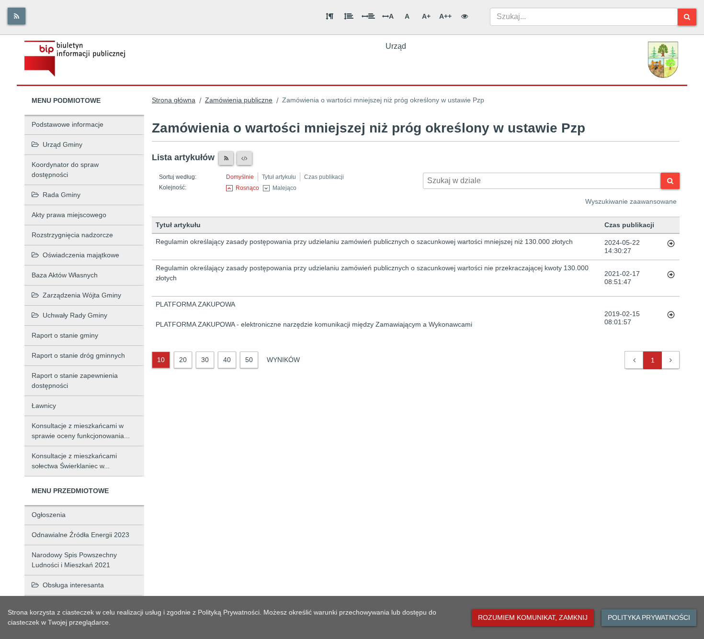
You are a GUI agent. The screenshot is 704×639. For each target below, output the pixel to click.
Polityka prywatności (649, 617)
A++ (445, 16)
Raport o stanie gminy (65, 335)
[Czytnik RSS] (226, 158)
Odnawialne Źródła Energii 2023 (80, 535)
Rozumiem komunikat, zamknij (533, 617)
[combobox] (583, 16)
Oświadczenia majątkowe (81, 255)
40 (227, 360)
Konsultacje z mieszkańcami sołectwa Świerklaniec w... (74, 461)
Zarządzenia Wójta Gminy (82, 295)
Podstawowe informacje (67, 124)
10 (161, 360)
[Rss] (16, 16)
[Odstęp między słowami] (368, 16)
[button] (634, 360)
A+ (426, 16)
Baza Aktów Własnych (65, 275)
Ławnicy (44, 405)
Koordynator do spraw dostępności (65, 169)
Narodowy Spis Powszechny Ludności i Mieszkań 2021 (74, 560)
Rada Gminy (61, 194)
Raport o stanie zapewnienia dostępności (75, 380)
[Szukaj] (687, 17)
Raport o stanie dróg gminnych (78, 355)
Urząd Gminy (62, 144)
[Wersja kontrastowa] (464, 16)
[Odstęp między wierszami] (348, 16)
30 (205, 360)
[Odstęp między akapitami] (329, 16)
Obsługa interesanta (73, 585)
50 (249, 360)
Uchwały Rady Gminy (75, 315)
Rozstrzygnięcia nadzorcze (72, 235)
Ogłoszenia (49, 514)
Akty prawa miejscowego (69, 215)
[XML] (244, 158)
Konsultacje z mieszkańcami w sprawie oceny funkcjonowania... (81, 431)
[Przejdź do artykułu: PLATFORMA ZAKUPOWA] (671, 318)
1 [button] (653, 360)
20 (183, 360)
